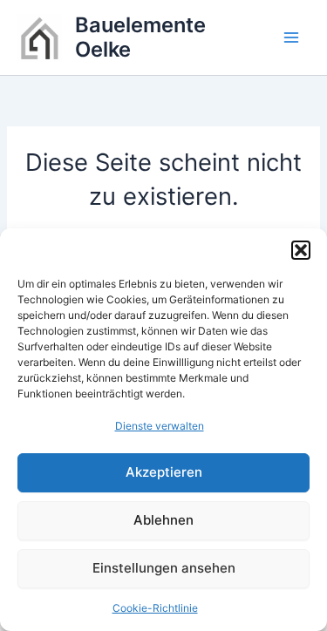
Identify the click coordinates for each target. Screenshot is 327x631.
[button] (301, 250)
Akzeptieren (164, 472)
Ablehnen (163, 520)
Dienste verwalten (159, 425)
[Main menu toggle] (291, 37)
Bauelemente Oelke (140, 37)
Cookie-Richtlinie (155, 607)
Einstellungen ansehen (163, 568)
